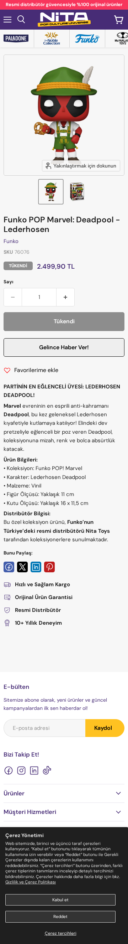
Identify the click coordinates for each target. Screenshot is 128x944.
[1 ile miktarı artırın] (66, 297)
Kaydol (103, 728)
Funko (11, 241)
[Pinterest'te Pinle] (49, 567)
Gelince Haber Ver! (64, 347)
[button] (51, 192)
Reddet (60, 916)
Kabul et (60, 900)
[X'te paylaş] (22, 567)
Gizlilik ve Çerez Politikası (30, 882)
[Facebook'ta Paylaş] (9, 567)
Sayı (9, 281)
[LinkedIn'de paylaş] (36, 567)
